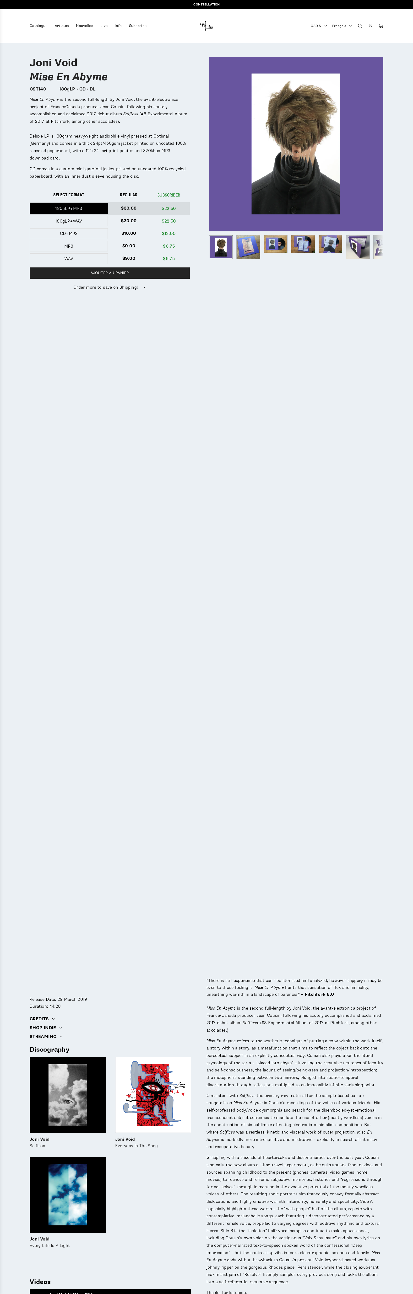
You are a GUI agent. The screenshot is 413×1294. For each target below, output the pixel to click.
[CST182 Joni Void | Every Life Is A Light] (68, 1195)
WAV (68, 258)
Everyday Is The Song (136, 1142)
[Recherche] (360, 26)
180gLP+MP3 (68, 208)
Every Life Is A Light (50, 1242)
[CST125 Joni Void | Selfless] (68, 1095)
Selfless (39, 1142)
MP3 (68, 246)
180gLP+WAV (68, 221)
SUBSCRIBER (169, 195)
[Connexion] (370, 26)
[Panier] (381, 26)
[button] (213, 144)
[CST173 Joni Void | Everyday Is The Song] (153, 1095)
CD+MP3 (69, 233)
